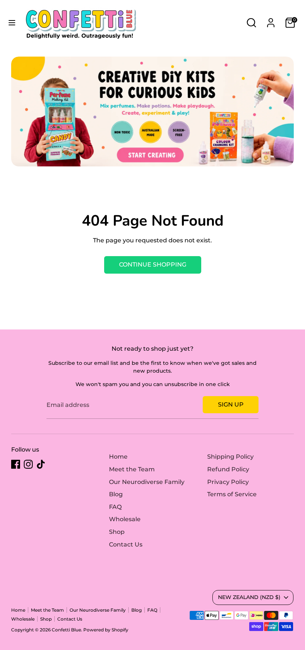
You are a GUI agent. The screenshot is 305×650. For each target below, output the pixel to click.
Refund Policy (228, 469)
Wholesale (125, 519)
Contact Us (125, 544)
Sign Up (231, 404)
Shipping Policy (230, 456)
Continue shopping (152, 264)
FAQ (115, 506)
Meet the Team (132, 469)
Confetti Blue (66, 630)
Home (118, 456)
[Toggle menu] (11, 22)
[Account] (270, 19)
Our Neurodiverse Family (146, 481)
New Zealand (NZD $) (249, 597)
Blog (116, 494)
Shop (117, 531)
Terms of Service (232, 494)
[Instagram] (28, 464)
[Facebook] (15, 464)
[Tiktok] (40, 464)
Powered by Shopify (105, 630)
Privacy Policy (228, 481)
